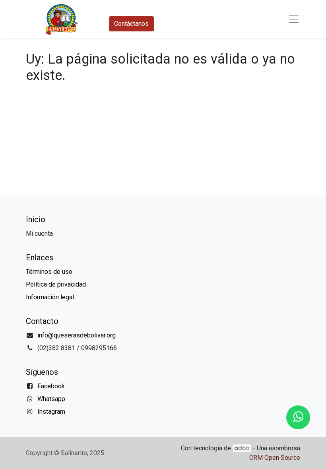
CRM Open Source (274, 457)
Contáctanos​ (131, 23)
